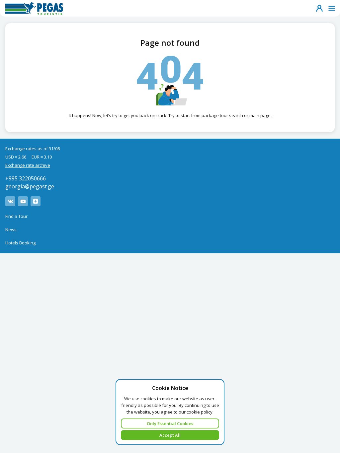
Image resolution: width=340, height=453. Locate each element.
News (11, 229)
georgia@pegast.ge (29, 186)
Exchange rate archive (27, 165)
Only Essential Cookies (170, 423)
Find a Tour (16, 216)
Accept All (170, 435)
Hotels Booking (20, 243)
